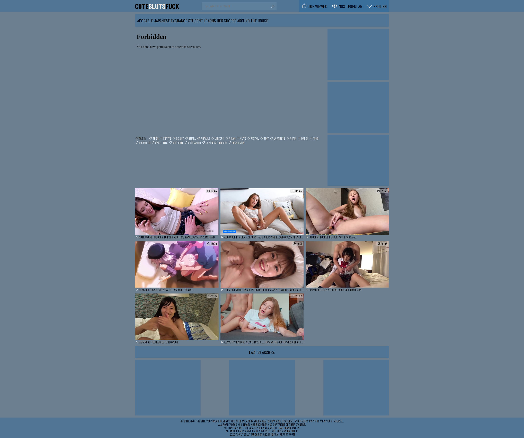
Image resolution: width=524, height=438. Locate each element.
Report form (287, 434)
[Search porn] (272, 6)
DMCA (275, 434)
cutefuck (157, 6)
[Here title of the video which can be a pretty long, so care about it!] (176, 212)
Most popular (350, 6)
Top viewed (317, 6)
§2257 (266, 434)
